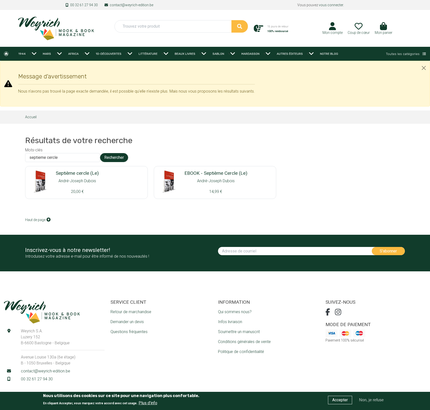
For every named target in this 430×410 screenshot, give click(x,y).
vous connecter (331, 5)
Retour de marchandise (130, 311)
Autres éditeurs (290, 54)
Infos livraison (230, 321)
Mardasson (250, 54)
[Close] (424, 68)
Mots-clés (34, 150)
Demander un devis (127, 321)
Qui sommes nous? (235, 311)
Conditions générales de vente (244, 341)
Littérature (148, 54)
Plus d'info (148, 402)
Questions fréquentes (129, 331)
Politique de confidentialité (241, 351)
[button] (383, 30)
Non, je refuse (371, 400)
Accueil (6, 54)
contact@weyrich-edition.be (131, 5)
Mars (47, 54)
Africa (73, 54)
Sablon (218, 54)
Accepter (340, 400)
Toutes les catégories (403, 54)
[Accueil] (55, 28)
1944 (22, 54)
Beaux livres (185, 54)
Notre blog (329, 54)
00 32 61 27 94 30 (84, 5)
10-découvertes (108, 54)
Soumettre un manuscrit (239, 331)
